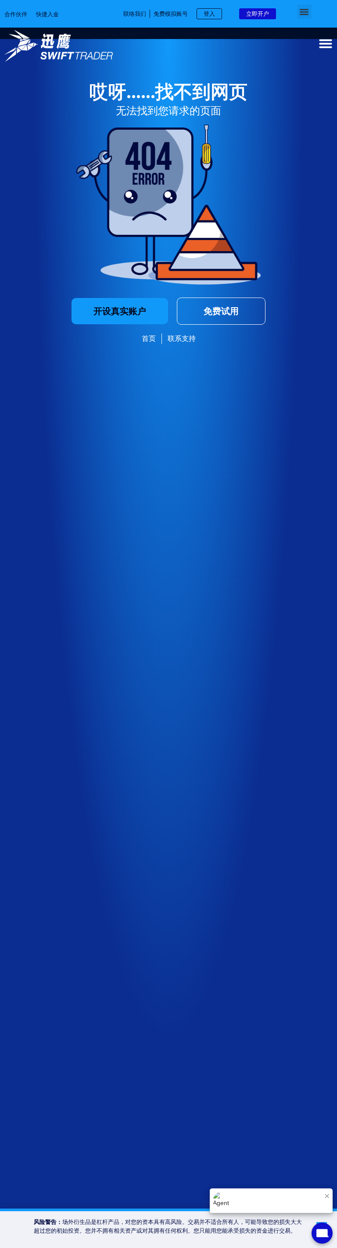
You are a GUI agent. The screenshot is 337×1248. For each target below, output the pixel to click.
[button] (304, 11)
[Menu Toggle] (326, 43)
